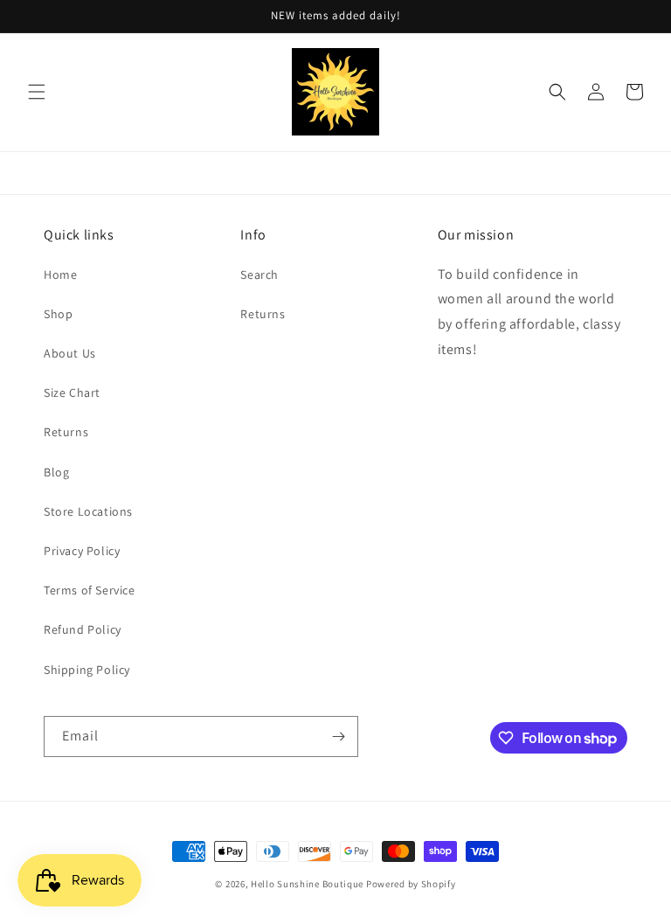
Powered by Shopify (411, 884)
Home (60, 274)
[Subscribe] (338, 736)
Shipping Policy (87, 669)
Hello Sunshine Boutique (308, 884)
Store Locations (88, 511)
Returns (66, 432)
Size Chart (72, 392)
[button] (36, 92)
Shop (58, 314)
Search (259, 274)
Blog (56, 472)
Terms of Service (89, 590)
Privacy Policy (82, 551)
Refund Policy (82, 629)
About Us (70, 353)
